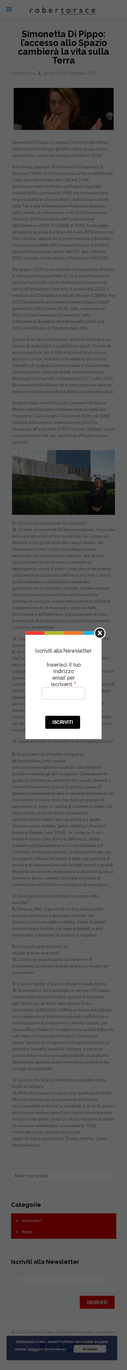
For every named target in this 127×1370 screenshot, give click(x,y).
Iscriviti (62, 722)
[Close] (100, 633)
